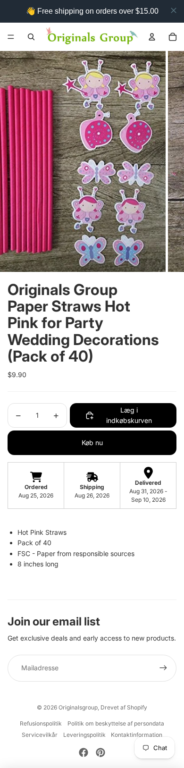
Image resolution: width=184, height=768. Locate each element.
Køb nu (92, 443)
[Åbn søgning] (31, 36)
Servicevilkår (40, 734)
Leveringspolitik (84, 734)
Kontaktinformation (136, 734)
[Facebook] (83, 752)
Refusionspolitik (41, 723)
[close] (173, 10)
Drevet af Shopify (123, 707)
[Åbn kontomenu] (152, 36)
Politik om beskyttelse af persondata (115, 723)
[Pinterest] (100, 752)
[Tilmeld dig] (163, 668)
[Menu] (11, 37)
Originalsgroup (78, 707)
